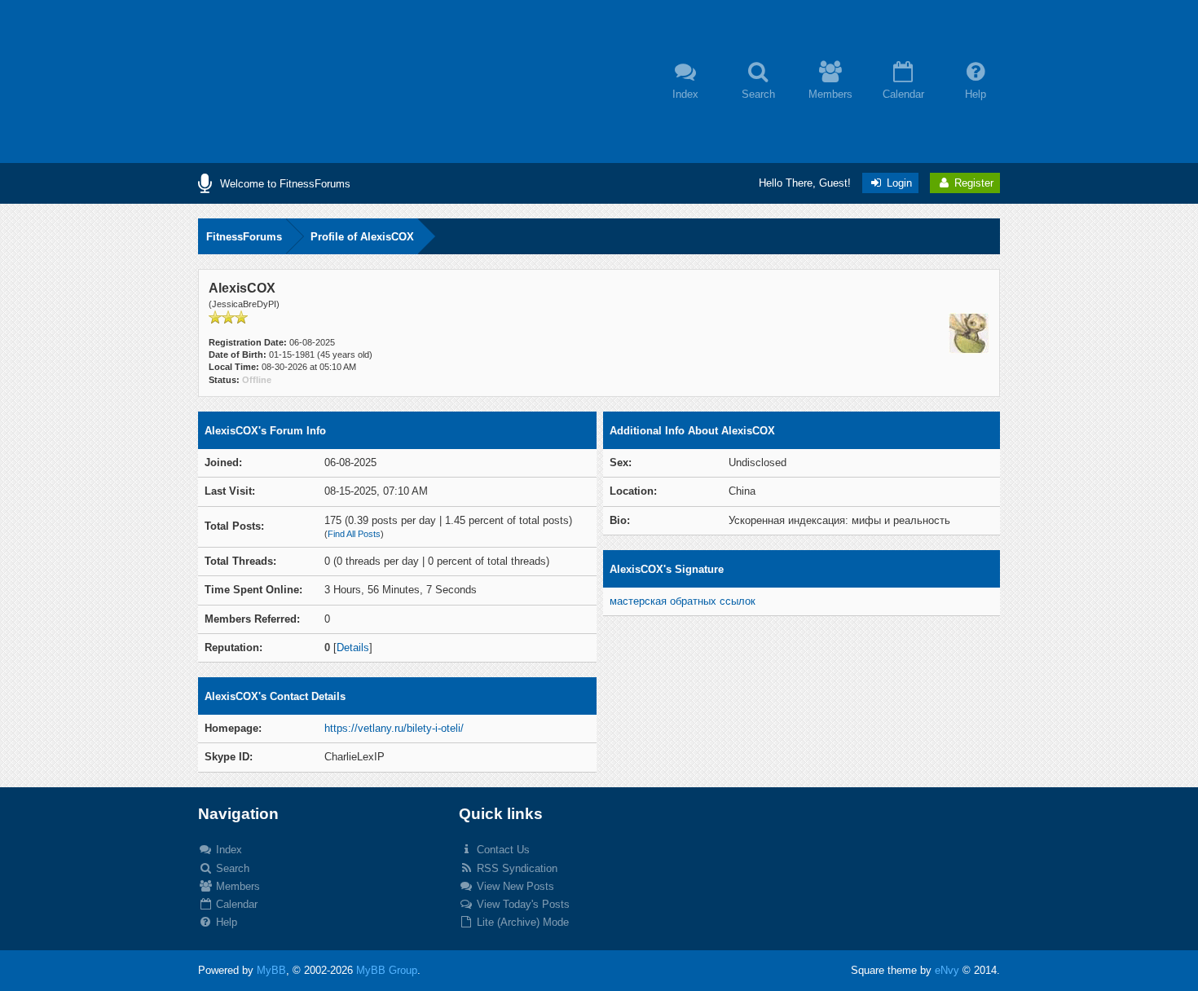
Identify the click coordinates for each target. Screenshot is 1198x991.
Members (236, 886)
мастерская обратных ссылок (682, 601)
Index (227, 849)
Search (231, 868)
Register (972, 183)
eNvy (947, 970)
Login (897, 183)
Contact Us (501, 849)
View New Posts (513, 886)
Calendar (235, 904)
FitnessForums (244, 237)
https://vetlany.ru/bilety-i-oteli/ (394, 728)
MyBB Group (386, 970)
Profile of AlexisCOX (362, 237)
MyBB (271, 970)
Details (353, 647)
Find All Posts (354, 534)
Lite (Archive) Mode (521, 922)
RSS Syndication (515, 868)
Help (225, 922)
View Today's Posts (521, 904)
